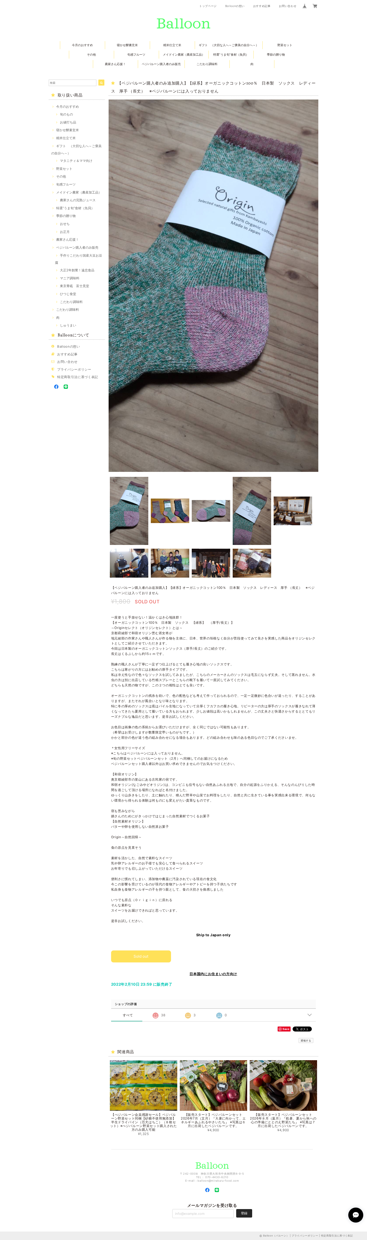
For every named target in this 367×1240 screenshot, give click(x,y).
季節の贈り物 (276, 54)
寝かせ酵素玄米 (127, 45)
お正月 (65, 232)
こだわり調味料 (206, 64)
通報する (306, 1040)
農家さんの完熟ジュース (78, 200)
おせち (65, 224)
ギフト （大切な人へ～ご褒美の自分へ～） (229, 45)
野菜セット (284, 45)
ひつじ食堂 (68, 294)
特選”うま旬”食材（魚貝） (231, 54)
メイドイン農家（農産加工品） (184, 54)
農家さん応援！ (115, 64)
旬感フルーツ (136, 54)
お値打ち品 (68, 122)
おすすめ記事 (262, 6)
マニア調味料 (69, 278)
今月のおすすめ (82, 45)
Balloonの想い (235, 6)
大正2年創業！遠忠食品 (77, 270)
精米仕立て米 (172, 45)
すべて (128, 1015)
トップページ (208, 6)
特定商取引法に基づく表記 (77, 377)
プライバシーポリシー (74, 369)
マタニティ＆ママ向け (76, 161)
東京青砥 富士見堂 (74, 286)
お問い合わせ (287, 6)
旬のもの (66, 114)
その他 (91, 54)
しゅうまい (68, 325)
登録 (244, 1213)
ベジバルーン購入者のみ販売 (161, 64)
